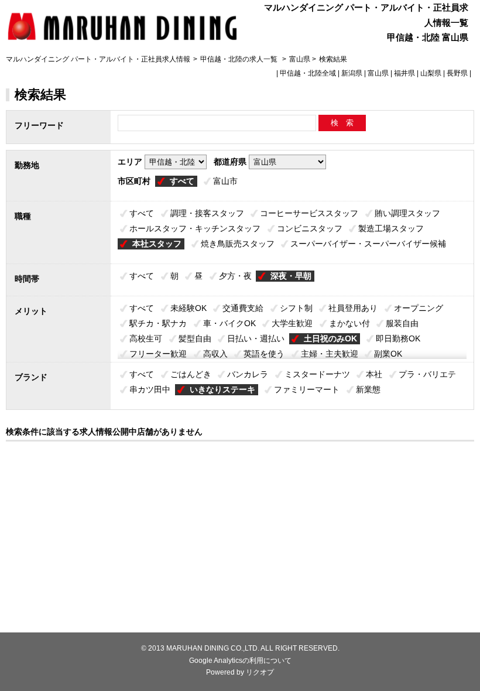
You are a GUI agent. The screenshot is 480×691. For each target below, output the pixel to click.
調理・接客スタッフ (207, 213)
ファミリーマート (307, 389)
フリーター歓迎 (158, 353)
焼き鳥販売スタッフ (238, 243)
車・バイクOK (229, 323)
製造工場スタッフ (391, 228)
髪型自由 (195, 338)
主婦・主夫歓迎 (329, 353)
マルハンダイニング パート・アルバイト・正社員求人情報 (98, 59)
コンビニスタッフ (309, 228)
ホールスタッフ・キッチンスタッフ (194, 228)
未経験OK (188, 308)
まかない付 (349, 323)
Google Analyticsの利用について (240, 660)
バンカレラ (247, 374)
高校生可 (145, 338)
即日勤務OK (398, 338)
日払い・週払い (255, 338)
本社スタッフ (156, 243)
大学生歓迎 (292, 323)
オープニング (418, 308)
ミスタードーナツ (317, 374)
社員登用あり (353, 308)
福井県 (404, 73)
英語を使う (264, 353)
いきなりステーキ (222, 389)
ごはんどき (190, 374)
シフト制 (296, 308)
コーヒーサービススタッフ (309, 213)
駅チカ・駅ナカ (158, 323)
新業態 (368, 389)
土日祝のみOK (330, 338)
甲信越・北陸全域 (308, 73)
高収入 (215, 353)
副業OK (388, 353)
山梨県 (430, 73)
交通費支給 (242, 308)
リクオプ (260, 672)
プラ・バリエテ (427, 374)
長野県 (457, 73)
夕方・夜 (235, 275)
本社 (374, 374)
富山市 (225, 181)
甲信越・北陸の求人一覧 (239, 59)
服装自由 (402, 323)
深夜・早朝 (290, 275)
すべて (182, 181)
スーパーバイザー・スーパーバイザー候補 (368, 243)
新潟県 (351, 73)
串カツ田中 (149, 389)
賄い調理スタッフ (407, 213)
